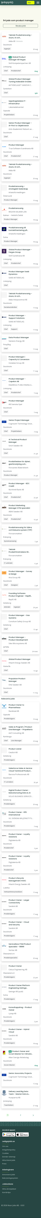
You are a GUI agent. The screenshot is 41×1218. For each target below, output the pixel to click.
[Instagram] (3, 1199)
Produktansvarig (16, 208)
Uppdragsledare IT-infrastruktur (17, 102)
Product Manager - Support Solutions (17, 316)
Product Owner (15, 966)
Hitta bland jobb (8, 1160)
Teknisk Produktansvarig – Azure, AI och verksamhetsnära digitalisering (20, 36)
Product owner (15, 749)
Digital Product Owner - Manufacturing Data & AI (20, 791)
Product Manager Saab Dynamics (19, 272)
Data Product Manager (19, 337)
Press (4, 1164)
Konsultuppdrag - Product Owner (20, 1008)
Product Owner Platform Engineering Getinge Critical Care (19, 986)
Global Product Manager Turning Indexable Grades (20, 80)
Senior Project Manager (19, 420)
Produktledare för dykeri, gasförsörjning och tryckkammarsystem (19, 462)
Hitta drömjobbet (9, 1189)
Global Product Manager (19, 659)
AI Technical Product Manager (18, 440)
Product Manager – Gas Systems (19, 616)
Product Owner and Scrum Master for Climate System (20, 1052)
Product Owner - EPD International (18, 813)
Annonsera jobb (8, 1175)
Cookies (5, 1153)
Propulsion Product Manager (17, 679)
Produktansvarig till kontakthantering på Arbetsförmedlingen (18, 229)
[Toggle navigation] (38, 2)
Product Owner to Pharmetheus (16, 706)
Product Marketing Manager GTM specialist (19, 506)
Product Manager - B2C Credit (19, 484)
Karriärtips (6, 1192)
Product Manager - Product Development (18, 638)
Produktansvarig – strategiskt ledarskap (18, 187)
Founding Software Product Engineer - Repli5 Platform (20, 594)
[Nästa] (33, 1115)
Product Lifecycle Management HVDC (17, 879)
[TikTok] (16, 1199)
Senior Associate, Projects (20, 1073)
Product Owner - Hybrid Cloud (19, 1030)
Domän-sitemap (8, 1157)
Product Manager (16, 145)
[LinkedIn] (7, 1199)
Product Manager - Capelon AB (17, 380)
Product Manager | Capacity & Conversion (19, 358)
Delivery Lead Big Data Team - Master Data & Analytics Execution (19, 1092)
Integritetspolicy (8, 1150)
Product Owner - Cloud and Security (19, 923)
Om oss (5, 1146)
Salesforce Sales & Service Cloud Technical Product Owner (20, 769)
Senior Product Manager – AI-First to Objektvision (20, 124)
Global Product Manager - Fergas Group (20, 250)
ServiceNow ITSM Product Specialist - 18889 (20, 945)
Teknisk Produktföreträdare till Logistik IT (18, 550)
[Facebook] (12, 1199)
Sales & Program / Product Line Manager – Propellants (21, 728)
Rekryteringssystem (10, 1178)
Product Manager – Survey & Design (20, 572)
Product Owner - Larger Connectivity (19, 901)
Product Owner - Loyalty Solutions (19, 835)
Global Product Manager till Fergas (17, 58)
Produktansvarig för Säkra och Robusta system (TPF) (20, 528)
